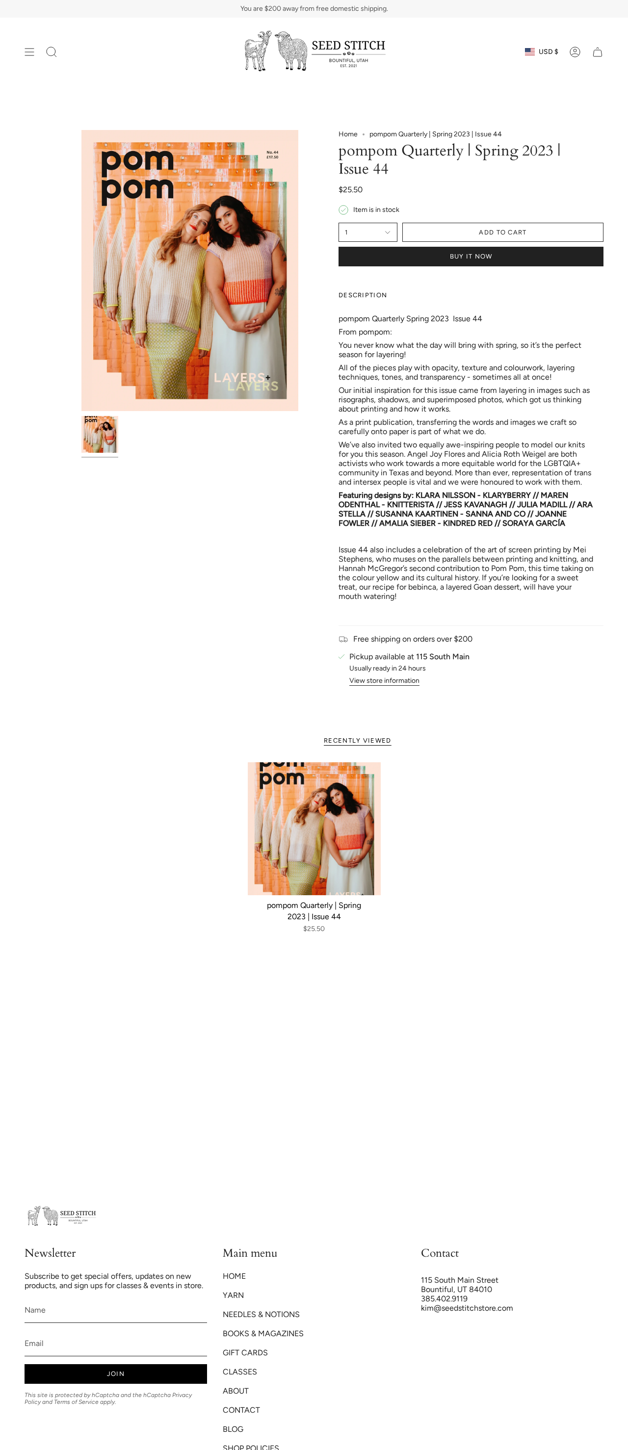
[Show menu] (29, 51)
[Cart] (597, 51)
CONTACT (241, 1410)
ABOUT (236, 1391)
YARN (233, 1295)
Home (348, 134)
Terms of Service (76, 1401)
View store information (384, 680)
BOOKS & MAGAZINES (263, 1333)
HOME (234, 1276)
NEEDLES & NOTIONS (261, 1314)
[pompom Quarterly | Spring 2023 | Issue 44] (314, 828)
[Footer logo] (61, 1216)
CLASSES (240, 1371)
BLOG (233, 1429)
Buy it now (471, 256)
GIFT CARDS (245, 1352)
